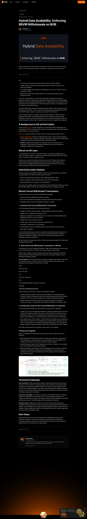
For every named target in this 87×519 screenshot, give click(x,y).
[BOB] (4, 2)
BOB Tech (22, 14)
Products (17, 2)
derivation (29, 127)
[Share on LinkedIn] (26, 74)
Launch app (81, 2)
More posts (32, 445)
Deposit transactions (26, 136)
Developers (25, 2)
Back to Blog (23, 10)
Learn (11, 2)
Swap (63, 514)
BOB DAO (34, 2)
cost (35, 155)
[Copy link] (28, 74)
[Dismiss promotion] (85, 508)
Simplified (21, 134)
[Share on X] (23, 74)
